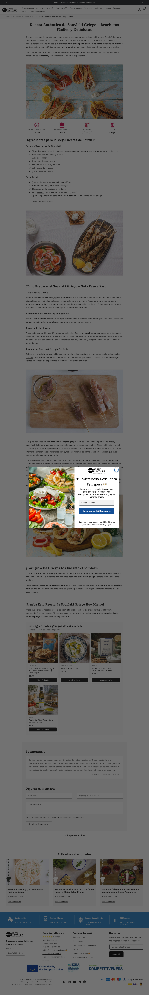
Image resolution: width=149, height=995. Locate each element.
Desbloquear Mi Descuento (97, 511)
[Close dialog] (116, 470)
